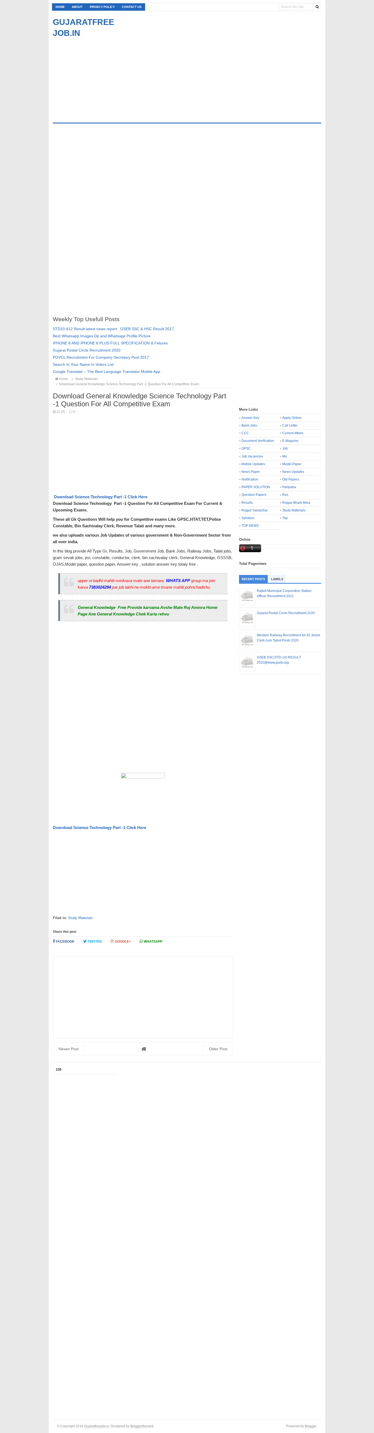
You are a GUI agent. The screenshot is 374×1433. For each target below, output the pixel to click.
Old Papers (290, 479)
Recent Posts (253, 579)
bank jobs (249, 425)
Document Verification (257, 441)
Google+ (122, 941)
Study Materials (80, 918)
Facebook (64, 941)
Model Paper (291, 464)
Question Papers (253, 495)
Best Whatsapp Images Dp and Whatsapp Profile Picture (102, 336)
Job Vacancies (252, 456)
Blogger (310, 1426)
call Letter (290, 425)
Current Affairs (292, 433)
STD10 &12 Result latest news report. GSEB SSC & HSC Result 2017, (114, 329)
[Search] (317, 7)
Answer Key (250, 418)
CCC (245, 433)
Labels (277, 579)
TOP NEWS (250, 526)
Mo (284, 456)
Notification (249, 479)
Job (285, 448)
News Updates (293, 472)
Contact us (132, 6)
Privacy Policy (102, 6)
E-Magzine (290, 441)
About (77, 6)
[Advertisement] (99, 77)
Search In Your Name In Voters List (83, 364)
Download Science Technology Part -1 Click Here (100, 496)
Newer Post (69, 1049)
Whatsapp (152, 941)
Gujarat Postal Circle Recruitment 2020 (86, 350)
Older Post (218, 1049)
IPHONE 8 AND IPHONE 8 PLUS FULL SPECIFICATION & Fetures (110, 343)
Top (285, 518)
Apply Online (291, 418)
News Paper (250, 472)
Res (285, 495)
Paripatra (289, 487)
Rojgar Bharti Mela (296, 503)
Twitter (94, 941)
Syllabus (247, 518)
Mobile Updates (253, 464)
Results (247, 503)
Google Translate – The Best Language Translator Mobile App (106, 371)
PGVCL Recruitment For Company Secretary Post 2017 (101, 357)
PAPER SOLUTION (255, 487)
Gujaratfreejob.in (96, 1426)
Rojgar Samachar (254, 510)
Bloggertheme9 (141, 1426)
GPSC (246, 448)
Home (60, 6)
